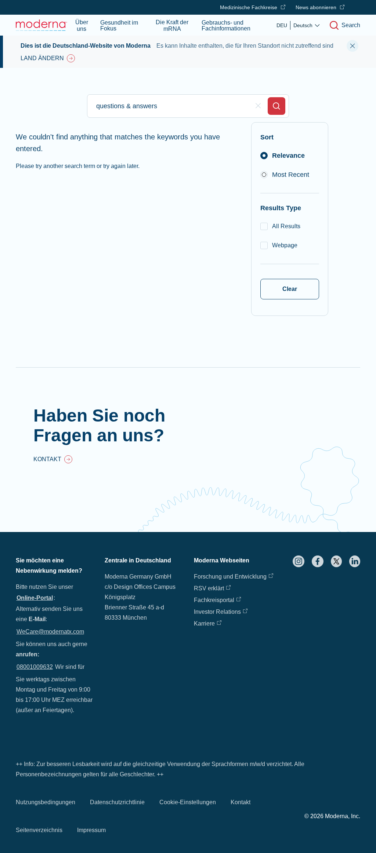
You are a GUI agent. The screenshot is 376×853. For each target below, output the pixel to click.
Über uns (81, 25)
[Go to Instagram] (298, 561)
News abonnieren (316, 7)
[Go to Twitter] (336, 561)
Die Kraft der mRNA (172, 25)
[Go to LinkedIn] (354, 561)
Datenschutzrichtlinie (117, 802)
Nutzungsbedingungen (45, 802)
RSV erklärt (209, 588)
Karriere (204, 623)
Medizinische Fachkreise (248, 7)
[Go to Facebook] (317, 561)
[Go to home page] (41, 25)
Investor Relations (217, 612)
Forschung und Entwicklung (230, 576)
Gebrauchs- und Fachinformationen (226, 25)
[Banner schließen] (352, 46)
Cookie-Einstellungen (187, 802)
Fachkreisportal (214, 600)
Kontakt (240, 802)
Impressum (91, 830)
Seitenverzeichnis (39, 830)
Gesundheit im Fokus (119, 25)
